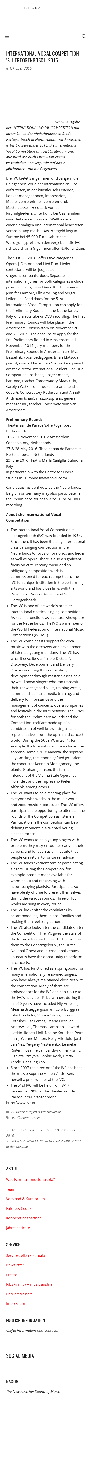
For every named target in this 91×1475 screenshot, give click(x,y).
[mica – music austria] (41, 18)
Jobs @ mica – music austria (29, 1284)
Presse (11, 1274)
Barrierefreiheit (19, 1294)
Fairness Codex (18, 1208)
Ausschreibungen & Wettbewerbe (36, 1112)
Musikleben (20, 1117)
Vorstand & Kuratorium (25, 1198)
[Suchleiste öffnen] (84, 36)
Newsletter (15, 1265)
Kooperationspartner (23, 1218)
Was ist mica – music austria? (30, 1179)
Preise (35, 1117)
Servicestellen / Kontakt (25, 1255)
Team (10, 1189)
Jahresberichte (18, 1227)
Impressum (15, 1303)
